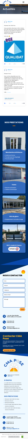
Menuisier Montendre (9, 402)
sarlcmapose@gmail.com (13, 328)
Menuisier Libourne (9, 400)
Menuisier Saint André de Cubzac (12, 399)
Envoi (22, 309)
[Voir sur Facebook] (24, 63)
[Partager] (22, 63)
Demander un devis (9, 350)
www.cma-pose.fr (9, 98)
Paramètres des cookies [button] (14, 436)
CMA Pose (10, 21)
